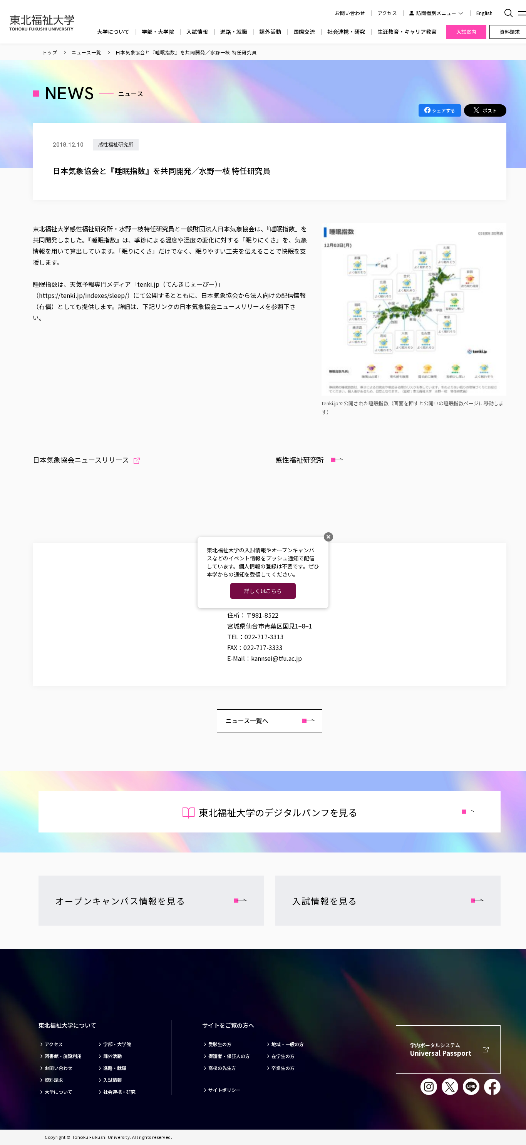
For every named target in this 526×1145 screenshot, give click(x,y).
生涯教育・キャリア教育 (407, 31)
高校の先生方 (222, 1068)
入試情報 (197, 31)
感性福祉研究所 (299, 460)
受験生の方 (219, 1044)
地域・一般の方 (287, 1044)
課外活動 (270, 31)
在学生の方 (283, 1056)
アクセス (387, 13)
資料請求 (54, 1080)
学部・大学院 (158, 31)
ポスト (490, 110)
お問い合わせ (58, 1068)
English (484, 13)
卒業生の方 (283, 1068)
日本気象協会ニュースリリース (81, 460)
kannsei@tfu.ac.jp (276, 658)
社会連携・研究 (346, 31)
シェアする (443, 110)
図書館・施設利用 (63, 1056)
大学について (113, 31)
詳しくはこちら (263, 591)
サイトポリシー (224, 1090)
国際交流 (304, 31)
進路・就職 (233, 31)
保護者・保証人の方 (229, 1056)
